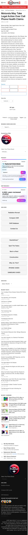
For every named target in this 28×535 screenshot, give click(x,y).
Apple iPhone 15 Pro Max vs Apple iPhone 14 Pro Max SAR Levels (17, 432)
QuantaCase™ (14, 240)
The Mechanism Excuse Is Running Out (11, 388)
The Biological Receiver (7, 318)
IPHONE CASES (14, 268)
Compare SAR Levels (6, 490)
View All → (22, 179)
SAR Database (14, 223)
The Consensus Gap (6, 311)
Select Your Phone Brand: (7, 149)
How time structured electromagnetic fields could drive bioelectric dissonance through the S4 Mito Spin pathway (13, 343)
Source (3, 84)
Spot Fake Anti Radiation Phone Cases (17, 7)
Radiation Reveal (14, 212)
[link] (14, 170)
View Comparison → (13, 400)
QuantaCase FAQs (6, 133)
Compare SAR (14, 218)
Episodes (4, 169)
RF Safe (12, 107)
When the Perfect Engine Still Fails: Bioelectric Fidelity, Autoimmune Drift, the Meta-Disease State (12, 373)
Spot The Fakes (14, 246)
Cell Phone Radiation (9, 10)
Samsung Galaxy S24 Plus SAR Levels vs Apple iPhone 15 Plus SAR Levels (17, 411)
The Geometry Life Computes (8, 297)
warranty (14, 454)
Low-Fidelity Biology (6, 328)
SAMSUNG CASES (14, 272)
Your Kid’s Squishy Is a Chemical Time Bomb (12, 337)
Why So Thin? (14, 263)
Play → (23, 172)
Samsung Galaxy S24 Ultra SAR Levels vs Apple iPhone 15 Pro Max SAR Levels (17, 418)
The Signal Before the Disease (8, 362)
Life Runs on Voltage (6, 301)
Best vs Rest (14, 251)
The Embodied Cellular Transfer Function (11, 384)
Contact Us (14, 228)
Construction (14, 257)
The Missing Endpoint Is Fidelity (9, 314)
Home (2, 10)
